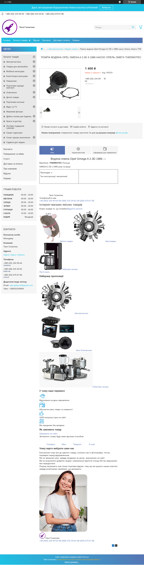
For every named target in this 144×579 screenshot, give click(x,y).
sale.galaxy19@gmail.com (21, 285)
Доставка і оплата (61, 40)
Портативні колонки (15, 102)
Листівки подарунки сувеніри (15, 127)
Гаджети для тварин (15, 142)
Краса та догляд (13, 121)
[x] (116, 546)
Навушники (11, 81)
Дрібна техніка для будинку (18, 116)
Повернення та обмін (14, 154)
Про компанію (10, 168)
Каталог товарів (20, 40)
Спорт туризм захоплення (18, 137)
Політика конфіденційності (89, 560)
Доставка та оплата (13, 164)
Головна (6, 40)
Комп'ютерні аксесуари (17, 76)
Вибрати (106, 7)
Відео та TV (11, 107)
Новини (76, 40)
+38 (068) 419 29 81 (67, 201)
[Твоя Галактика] (9, 27)
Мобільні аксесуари (15, 71)
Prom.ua (85, 557)
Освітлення (11, 92)
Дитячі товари (12, 97)
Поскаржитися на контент (67, 560)
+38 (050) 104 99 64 (48, 201)
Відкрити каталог (75, 209)
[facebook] (113, 546)
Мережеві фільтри (14, 111)
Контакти (46, 40)
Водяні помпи (71, 49)
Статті (7, 159)
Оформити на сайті (48, 433)
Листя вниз (44, 272)
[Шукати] (133, 27)
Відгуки (36, 40)
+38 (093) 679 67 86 (85, 201)
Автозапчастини (56, 49)
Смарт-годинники (14, 133)
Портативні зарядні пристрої (15, 87)
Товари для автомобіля (17, 66)
